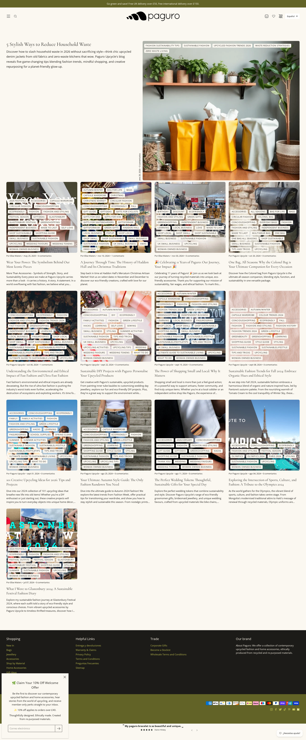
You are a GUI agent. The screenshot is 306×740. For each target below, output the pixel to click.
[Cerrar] (65, 677)
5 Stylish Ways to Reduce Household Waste (48, 44)
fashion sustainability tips (162, 45)
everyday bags (268, 222)
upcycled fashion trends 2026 (232, 45)
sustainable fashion (196, 45)
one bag (280, 233)
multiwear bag (261, 233)
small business (18, 238)
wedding (140, 347)
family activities (94, 320)
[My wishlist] (273, 16)
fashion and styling (56, 211)
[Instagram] (271, 709)
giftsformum (92, 227)
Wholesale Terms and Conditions (168, 654)
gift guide (90, 211)
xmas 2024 (89, 249)
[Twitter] (280, 709)
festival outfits (19, 559)
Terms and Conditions (88, 659)
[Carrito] (280, 16)
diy (113, 315)
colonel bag (265, 217)
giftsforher (125, 222)
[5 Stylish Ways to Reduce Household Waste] (221, 111)
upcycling (15, 243)
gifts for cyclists (127, 211)
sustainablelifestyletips (24, 352)
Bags (9, 650)
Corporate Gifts (158, 645)
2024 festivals (17, 548)
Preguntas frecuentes (87, 663)
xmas (143, 243)
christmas (117, 195)
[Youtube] (293, 709)
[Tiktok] (284, 709)
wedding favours (37, 243)
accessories (38, 200)
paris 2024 (275, 456)
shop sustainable (20, 233)
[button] (292, 16)
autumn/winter (93, 190)
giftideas (39, 217)
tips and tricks (241, 249)
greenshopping (50, 222)
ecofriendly (17, 211)
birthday (163, 211)
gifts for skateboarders (99, 222)
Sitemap (80, 667)
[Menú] (8, 16)
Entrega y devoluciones (88, 645)
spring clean (63, 434)
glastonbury (57, 217)
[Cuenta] (266, 16)
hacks (87, 325)
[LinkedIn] (298, 709)
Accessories (12, 659)
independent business (22, 227)
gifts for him (113, 217)
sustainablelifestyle (52, 347)
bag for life (114, 190)
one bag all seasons (244, 238)
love (199, 227)
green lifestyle (132, 320)
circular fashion (20, 206)
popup (110, 233)
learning (163, 227)
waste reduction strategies (272, 45)
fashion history (286, 325)
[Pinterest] (289, 709)
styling (111, 331)
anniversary (184, 440)
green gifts (111, 227)
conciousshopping (47, 206)
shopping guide (45, 233)
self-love (67, 227)
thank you (164, 461)
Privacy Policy (83, 654)
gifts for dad (92, 217)
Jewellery (11, 654)
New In (10, 645)
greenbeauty (239, 336)
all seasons (258, 211)
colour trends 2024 (271, 315)
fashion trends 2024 (51, 320)
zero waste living (157, 51)
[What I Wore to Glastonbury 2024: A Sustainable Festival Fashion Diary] (41, 544)
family (13, 418)
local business (93, 233)
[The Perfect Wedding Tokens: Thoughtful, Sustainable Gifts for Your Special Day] (190, 435)
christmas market (95, 200)
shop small (91, 238)
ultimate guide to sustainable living (32, 358)
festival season (19, 217)
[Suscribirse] (58, 728)
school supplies (40, 434)
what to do (141, 352)
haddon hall (131, 227)
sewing (131, 325)
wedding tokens (62, 243)
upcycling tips (122, 347)
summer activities (131, 331)
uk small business (124, 243)
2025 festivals (17, 200)
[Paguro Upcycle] (153, 16)
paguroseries (40, 336)
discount (179, 211)
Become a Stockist (160, 650)
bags (129, 190)
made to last (49, 227)
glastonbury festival (22, 222)
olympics (237, 456)
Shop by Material (15, 663)
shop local (126, 233)
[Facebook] (275, 709)
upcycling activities (96, 347)
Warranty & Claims (86, 650)
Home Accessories (16, 667)
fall (133, 206)
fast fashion (17, 325)
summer (14, 440)
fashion (34, 211)
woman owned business (24, 249)
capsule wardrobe (61, 200)
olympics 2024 (256, 456)
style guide (262, 341)
